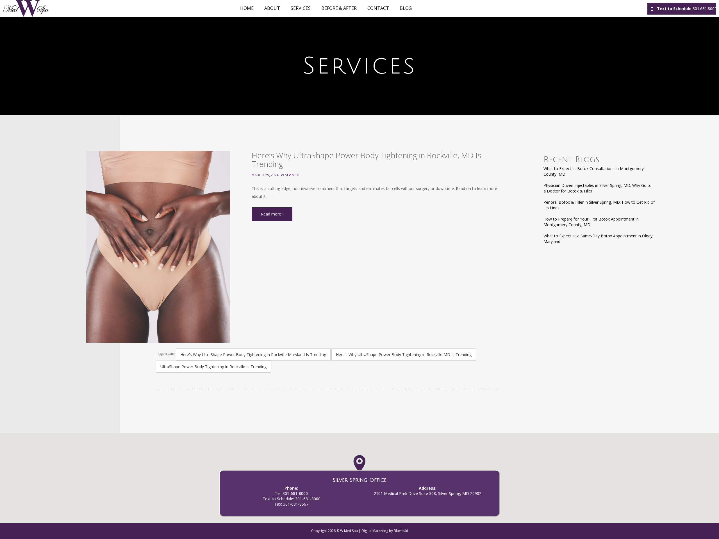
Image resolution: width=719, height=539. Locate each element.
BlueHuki (401, 530)
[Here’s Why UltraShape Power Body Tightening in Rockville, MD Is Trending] (158, 247)
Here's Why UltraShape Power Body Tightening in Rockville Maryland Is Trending (253, 354)
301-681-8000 (295, 493)
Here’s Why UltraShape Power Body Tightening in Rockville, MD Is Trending (366, 159)
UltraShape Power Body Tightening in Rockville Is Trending (213, 366)
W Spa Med (290, 175)
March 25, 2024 (265, 175)
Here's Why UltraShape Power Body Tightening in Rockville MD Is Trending (404, 354)
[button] (359, 469)
